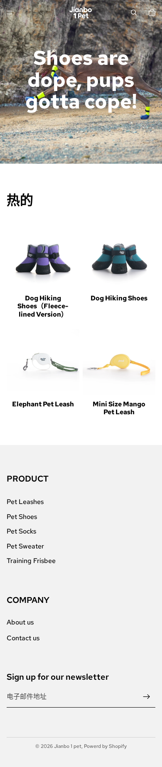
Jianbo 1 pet (67, 746)
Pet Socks (21, 531)
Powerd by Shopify (105, 746)
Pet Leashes (25, 501)
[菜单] (9, 12)
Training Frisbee (31, 561)
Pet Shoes (22, 516)
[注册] (146, 697)
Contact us (23, 638)
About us (20, 622)
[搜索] (134, 12)
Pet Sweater (25, 546)
